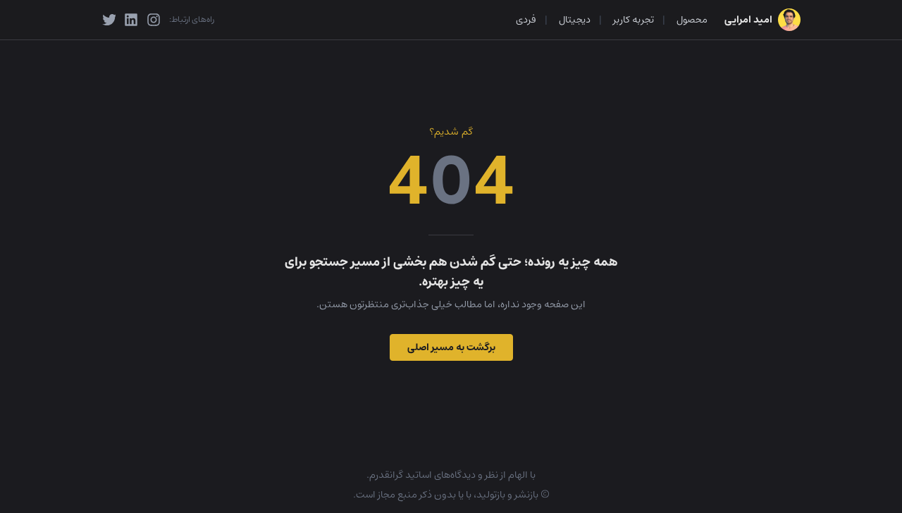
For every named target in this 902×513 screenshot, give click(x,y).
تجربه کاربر (633, 19)
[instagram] (154, 20)
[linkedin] (131, 20)
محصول (692, 19)
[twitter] (108, 20)
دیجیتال (575, 19)
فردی (526, 19)
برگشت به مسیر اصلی (451, 347)
